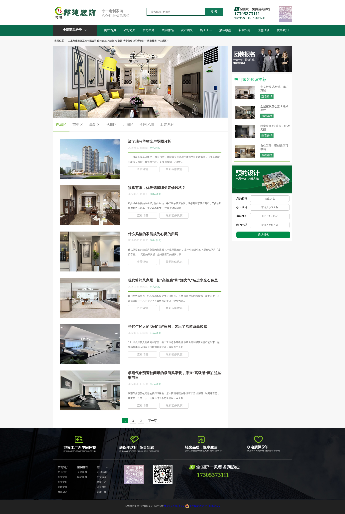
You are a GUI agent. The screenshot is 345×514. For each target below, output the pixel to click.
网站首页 (110, 30)
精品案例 (82, 477)
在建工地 (101, 492)
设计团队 (187, 30)
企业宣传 (62, 477)
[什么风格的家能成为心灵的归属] (90, 269)
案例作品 (168, 30)
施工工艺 (206, 30)
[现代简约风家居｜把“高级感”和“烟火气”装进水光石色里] (90, 316)
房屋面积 (241, 216)
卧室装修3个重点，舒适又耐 (275, 128)
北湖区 (128, 125)
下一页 (152, 420)
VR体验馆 (102, 472)
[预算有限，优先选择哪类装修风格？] (90, 223)
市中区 (77, 125)
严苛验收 (101, 477)
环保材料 (101, 487)
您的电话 (241, 224)
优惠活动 (264, 30)
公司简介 (129, 30)
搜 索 (213, 11)
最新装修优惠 (174, 169)
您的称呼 (241, 198)
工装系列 (167, 125)
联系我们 (283, 30)
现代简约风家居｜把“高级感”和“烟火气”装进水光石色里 (173, 280)
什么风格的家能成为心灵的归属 (153, 234)
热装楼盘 (225, 30)
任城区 (163, 40)
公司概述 (149, 30)
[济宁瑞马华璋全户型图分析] (90, 177)
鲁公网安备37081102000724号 (205, 506)
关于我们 (62, 472)
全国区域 (147, 125)
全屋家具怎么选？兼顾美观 (274, 108)
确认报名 (263, 234)
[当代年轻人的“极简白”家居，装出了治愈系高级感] (90, 362)
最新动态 (62, 492)
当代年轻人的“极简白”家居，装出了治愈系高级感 (167, 327)
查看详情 (267, 96)
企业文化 (62, 482)
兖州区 (111, 125)
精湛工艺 (101, 482)
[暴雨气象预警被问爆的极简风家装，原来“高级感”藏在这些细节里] (90, 408)
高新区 (94, 125)
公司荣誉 (62, 487)
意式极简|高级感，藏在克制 (274, 88)
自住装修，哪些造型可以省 (274, 147)
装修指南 (244, 30)
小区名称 (241, 207)
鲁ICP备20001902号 (174, 506)
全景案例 (82, 472)
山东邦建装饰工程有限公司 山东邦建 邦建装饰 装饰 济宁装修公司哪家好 (106, 40)
